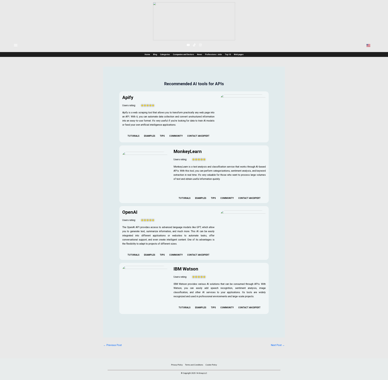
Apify (127, 97)
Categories (165, 54)
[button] (16, 45)
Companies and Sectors (183, 54)
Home (147, 54)
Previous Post (112, 345)
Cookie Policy (211, 365)
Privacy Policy (177, 365)
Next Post (278, 345)
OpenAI (129, 212)
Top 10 (228, 54)
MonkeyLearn (188, 151)
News (199, 54)
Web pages (239, 54)
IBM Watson (186, 268)
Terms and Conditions (194, 365)
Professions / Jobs (213, 54)
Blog (155, 54)
